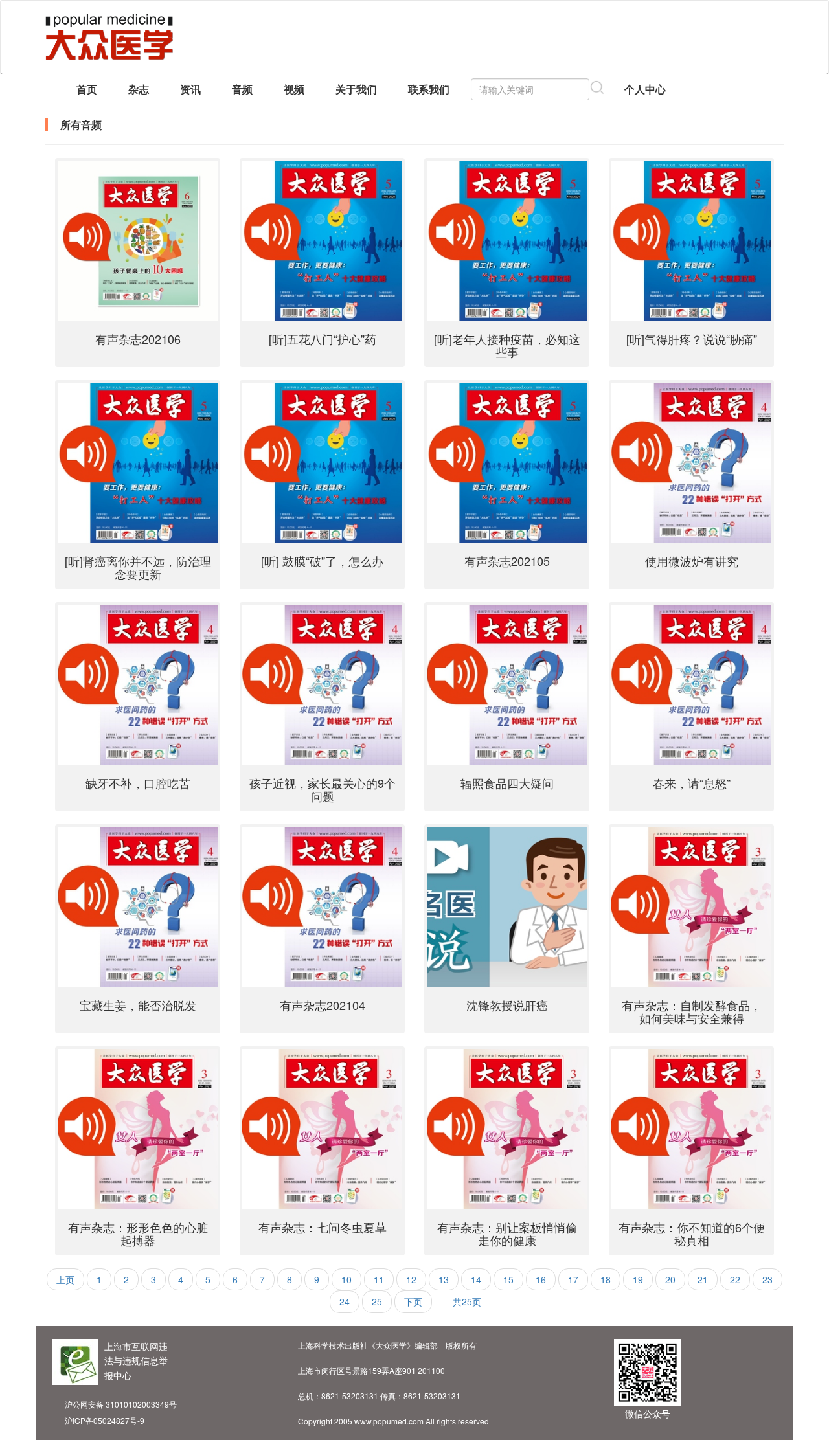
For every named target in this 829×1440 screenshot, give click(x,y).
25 (377, 1301)
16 (541, 1279)
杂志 (138, 89)
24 (344, 1301)
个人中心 (645, 89)
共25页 (467, 1301)
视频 (294, 89)
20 (670, 1279)
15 (508, 1279)
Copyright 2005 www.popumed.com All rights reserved (393, 1420)
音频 (242, 89)
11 (379, 1279)
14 (476, 1279)
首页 (86, 89)
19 (638, 1279)
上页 (65, 1279)
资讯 (190, 89)
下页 (413, 1301)
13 (443, 1279)
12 (411, 1279)
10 (346, 1279)
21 (703, 1279)
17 (573, 1279)
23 (767, 1279)
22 (735, 1279)
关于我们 (356, 89)
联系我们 (428, 89)
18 (605, 1279)
